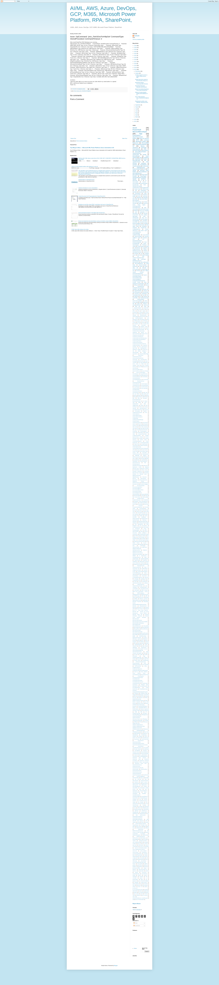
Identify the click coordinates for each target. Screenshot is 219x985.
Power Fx (136, 671)
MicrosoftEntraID (145, 627)
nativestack (135, 876)
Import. (147, 562)
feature (134, 863)
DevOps (145, 159)
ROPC (142, 696)
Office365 (144, 267)
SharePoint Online (141, 141)
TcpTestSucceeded (136, 792)
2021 (135, 55)
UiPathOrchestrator (138, 809)
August (137, 107)
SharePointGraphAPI (137, 773)
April (136, 115)
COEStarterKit (135, 403)
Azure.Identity (135, 183)
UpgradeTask (142, 813)
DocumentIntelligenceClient (138, 489)
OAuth (141, 266)
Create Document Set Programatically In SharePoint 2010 (91, 196)
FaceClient (135, 515)
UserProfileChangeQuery (137, 816)
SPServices (145, 721)
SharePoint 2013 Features (139, 757)
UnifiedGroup (144, 810)
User (148, 813)
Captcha (145, 411)
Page (144, 656)
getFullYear (140, 865)
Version (142, 822)
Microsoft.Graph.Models (137, 620)
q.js (141, 883)
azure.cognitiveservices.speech (139, 849)
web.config (135, 896)
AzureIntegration (136, 220)
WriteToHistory (143, 837)
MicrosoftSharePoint (143, 634)
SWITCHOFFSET (137, 733)
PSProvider (135, 656)
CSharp (140, 406)
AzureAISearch (136, 373)
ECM (143, 495)
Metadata (134, 605)
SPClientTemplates (136, 717)
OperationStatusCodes (137, 651)
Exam (145, 242)
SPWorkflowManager (141, 730)
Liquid (135, 581)
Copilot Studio (137, 444)
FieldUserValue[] (136, 519)
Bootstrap (145, 398)
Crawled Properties (143, 445)
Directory (134, 478)
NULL (146, 640)
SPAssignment (144, 714)
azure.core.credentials (144, 210)
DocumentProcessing (137, 491)
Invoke (134, 571)
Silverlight (147, 777)
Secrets (147, 284)
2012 (135, 119)
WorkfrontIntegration (137, 835)
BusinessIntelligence (137, 223)
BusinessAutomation (137, 401)
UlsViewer (137, 810)
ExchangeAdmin (143, 508)
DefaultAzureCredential (137, 465)
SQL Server (146, 731)
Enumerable (140, 504)
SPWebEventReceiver (137, 729)
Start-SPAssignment (137, 292)
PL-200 (135, 654)
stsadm (140, 890)
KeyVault (136, 253)
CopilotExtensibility (136, 234)
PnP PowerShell (145, 664)
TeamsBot (144, 793)
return (134, 885)
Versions (147, 822)
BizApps (146, 396)
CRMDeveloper (136, 405)
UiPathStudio (146, 809)
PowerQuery (135, 684)
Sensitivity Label (136, 289)
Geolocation (135, 534)
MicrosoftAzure (145, 150)
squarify (146, 889)
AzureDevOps (136, 219)
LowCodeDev (135, 588)
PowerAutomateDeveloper (138, 677)
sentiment (145, 303)
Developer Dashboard (137, 471)
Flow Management (139, 524)
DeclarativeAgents (136, 464)
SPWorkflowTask (136, 731)
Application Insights (137, 349)
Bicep (148, 395)
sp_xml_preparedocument (138, 889)
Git (147, 541)
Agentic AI (143, 332)
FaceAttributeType (143, 514)
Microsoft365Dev (143, 171)
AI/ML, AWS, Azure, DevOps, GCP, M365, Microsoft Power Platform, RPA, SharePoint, (103, 14)
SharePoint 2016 (137, 759)
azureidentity (144, 852)
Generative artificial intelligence (140, 532)
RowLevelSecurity (145, 710)
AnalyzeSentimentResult (137, 342)
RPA (145, 160)
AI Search (147, 312)
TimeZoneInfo (135, 803)
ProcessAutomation (143, 686)
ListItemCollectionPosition (138, 585)
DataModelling (144, 459)
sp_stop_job (135, 888)
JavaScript (145, 196)
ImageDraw (135, 561)
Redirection (140, 697)
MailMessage (144, 600)
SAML (136, 711)
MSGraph (147, 597)
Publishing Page (143, 693)
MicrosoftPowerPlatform (140, 151)
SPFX (147, 283)
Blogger (116, 965)
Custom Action (145, 449)
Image (145, 557)
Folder (134, 246)
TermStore (135, 800)
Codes (134, 432)
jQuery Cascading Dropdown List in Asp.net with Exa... (142, 90)
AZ (145, 180)
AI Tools (135, 313)
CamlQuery (146, 157)
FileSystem (135, 521)
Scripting (140, 736)
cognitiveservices (137, 161)
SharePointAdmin (137, 290)
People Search (137, 660)
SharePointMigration (141, 776)
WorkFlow (143, 179)
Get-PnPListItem (141, 537)
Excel (148, 191)
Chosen (134, 224)
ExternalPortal (140, 512)
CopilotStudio (137, 159)
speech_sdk (146, 305)
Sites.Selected (135, 780)
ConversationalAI (136, 233)
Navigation (135, 641)
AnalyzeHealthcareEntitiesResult (139, 339)
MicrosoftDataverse (137, 173)
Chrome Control (136, 425)
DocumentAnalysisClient (137, 487)
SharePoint (135, 147)
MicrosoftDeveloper (140, 132)
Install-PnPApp (144, 568)
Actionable (143, 325)
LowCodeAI (143, 259)
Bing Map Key (140, 396)
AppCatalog (135, 216)
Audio (144, 216)
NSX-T (142, 640)
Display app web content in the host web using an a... (141, 80)
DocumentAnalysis (140, 485)
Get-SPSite (143, 538)
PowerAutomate (136, 149)
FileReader (144, 519)
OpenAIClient (135, 648)
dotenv (146, 859)
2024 (135, 49)
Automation (143, 163)
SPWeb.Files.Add (136, 723)
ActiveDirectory (135, 326)
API (140, 213)
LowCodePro (136, 590)
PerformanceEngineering (141, 661)
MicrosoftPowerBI (136, 633)
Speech (145, 290)
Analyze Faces (144, 333)
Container (141, 438)
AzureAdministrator (136, 378)
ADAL (134, 310)
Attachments (140, 355)
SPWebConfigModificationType (139, 726)
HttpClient (145, 194)
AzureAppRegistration (137, 379)
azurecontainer (136, 852)
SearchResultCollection (137, 747)
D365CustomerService (137, 456)
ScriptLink (134, 736)
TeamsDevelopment (136, 794)
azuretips (145, 853)
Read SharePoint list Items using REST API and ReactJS (91, 212)
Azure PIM (140, 366)
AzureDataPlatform (145, 385)
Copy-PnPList (135, 445)
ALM (148, 316)
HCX (133, 545)
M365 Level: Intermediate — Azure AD (141, 591)
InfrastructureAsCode (137, 567)
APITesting (145, 320)
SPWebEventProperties (137, 727)
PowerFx (145, 275)
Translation (135, 806)
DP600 (147, 458)
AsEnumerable (135, 352)
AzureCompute (144, 383)
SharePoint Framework (144, 760)
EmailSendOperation (137, 499)
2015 (135, 65)
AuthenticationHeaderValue (138, 358)
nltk (146, 876)
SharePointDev (136, 769)
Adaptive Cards (144, 326)
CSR (146, 405)
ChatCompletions (136, 413)
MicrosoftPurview (144, 633)
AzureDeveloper (144, 219)
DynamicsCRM (137, 495)
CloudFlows (135, 431)
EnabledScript (146, 499)
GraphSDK (141, 544)
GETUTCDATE (135, 531)
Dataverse (135, 143)
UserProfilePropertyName (138, 819)
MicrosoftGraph (136, 156)
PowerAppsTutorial (145, 674)
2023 (135, 51)
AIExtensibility (135, 316)
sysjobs (135, 892)
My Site (134, 640)
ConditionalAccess (136, 229)
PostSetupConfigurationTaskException (140, 670)
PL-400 (141, 269)
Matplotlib (145, 197)
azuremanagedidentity (137, 853)
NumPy (147, 643)
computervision (144, 856)
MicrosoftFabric (136, 200)
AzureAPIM (135, 375)
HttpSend (145, 550)
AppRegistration (143, 348)
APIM (148, 319)
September (138, 105)
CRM (145, 403)
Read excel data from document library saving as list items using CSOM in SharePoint (98, 221)
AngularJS (145, 345)
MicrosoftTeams (136, 174)
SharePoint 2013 (145, 289)
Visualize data (144, 825)
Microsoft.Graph (136, 618)
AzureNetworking (136, 389)
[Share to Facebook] (96, 89)
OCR (146, 644)
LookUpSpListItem (143, 587)
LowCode (146, 140)
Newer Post (73, 138)
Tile (146, 802)
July (136, 109)
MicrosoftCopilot (136, 160)
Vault (138, 822)
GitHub (147, 246)
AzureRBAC (135, 221)
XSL (141, 839)
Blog (139, 398)
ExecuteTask (135, 509)
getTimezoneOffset (136, 868)
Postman (138, 270)
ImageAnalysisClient (145, 558)
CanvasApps (137, 411)
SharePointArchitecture (137, 764)
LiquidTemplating (145, 254)
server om (140, 886)
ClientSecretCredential (137, 186)
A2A (144, 309)
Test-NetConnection (143, 800)
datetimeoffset (140, 859)
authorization (140, 845)
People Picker (146, 658)
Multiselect (145, 638)
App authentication (143, 346)
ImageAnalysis (135, 558)
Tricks (147, 295)
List (139, 581)
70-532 (135, 309)
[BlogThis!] (93, 89)
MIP (146, 595)
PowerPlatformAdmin (137, 276)
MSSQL (135, 598)
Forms (145, 528)
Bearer (143, 395)
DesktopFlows (137, 469)
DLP (138, 458)
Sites (146, 779)
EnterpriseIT (135, 502)
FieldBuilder (143, 517)
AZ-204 (134, 322)
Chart (144, 184)
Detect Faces (144, 469)
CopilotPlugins (144, 444)
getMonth (140, 866)
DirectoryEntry (143, 478)
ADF (138, 310)
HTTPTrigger (142, 545)
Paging (145, 657)
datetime (134, 859)
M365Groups (136, 595)
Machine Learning (143, 598)
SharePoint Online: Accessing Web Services (141, 83)
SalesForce (145, 733)
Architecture (145, 349)
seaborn (134, 886)
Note (135, 643)
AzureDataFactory (136, 385)
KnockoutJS (144, 575)
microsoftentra (144, 873)
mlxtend (139, 875)
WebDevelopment (140, 827)
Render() (134, 706)
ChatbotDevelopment (137, 422)
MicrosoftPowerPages (137, 201)
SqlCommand (144, 783)
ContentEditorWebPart (137, 441)
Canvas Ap (146, 409)
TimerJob (141, 803)
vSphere (138, 895)
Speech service (144, 782)
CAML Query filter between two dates (80, 229)
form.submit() (140, 863)
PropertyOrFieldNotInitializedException (140, 691)
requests (145, 883)
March (137, 117)
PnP (133, 270)
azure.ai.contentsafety (144, 846)
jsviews (136, 872)
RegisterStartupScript (137, 699)
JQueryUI (134, 574)
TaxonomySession (143, 790)
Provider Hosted (136, 282)
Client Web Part (136, 428)
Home (99, 138)
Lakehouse (146, 577)
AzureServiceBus (143, 221)
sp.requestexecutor (137, 305)
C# (133, 146)
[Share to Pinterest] (97, 89)
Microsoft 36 (140, 607)
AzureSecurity (136, 184)
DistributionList (144, 482)
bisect (134, 855)
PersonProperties (136, 663)
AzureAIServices (144, 373)
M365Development (136, 594)
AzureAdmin (145, 376)
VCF (146, 820)
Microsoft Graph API (137, 614)
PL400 (146, 654)
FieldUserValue (144, 518)
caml (136, 212)
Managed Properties (137, 601)
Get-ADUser (143, 535)
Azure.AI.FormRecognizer (138, 369)
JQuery (142, 146)
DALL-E (134, 458)
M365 (145, 149)
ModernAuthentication (137, 637)
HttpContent (144, 547)
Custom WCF (136, 452)
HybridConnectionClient (137, 551)
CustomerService (145, 454)
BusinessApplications (137, 399)
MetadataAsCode (143, 605)
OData (145, 266)
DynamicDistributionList (137, 492)
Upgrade (136, 296)
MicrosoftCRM (136, 262)
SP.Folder (145, 713)
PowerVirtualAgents (137, 279)
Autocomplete (135, 181)
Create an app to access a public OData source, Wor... (141, 76)
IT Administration (143, 555)
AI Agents (143, 310)
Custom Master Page (143, 451)
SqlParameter (144, 784)
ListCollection (144, 581)
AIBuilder (134, 315)
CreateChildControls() (137, 446)
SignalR (134, 179)
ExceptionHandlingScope (138, 507)
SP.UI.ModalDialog (136, 714)
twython (147, 892)
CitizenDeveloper (141, 224)
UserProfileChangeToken (137, 817)
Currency (138, 449)
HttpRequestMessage (137, 548)
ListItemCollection (140, 584)
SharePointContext (136, 766)
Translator (141, 806)
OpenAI (139, 203)
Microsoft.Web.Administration (138, 623)
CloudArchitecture (136, 187)
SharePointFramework (137, 770)
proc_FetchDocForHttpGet (85, 90)
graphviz (134, 869)
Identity (134, 196)
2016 (135, 63)
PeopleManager (146, 660)
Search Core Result (137, 737)
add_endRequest (136, 842)
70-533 (139, 309)
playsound (135, 880)
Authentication (135, 217)
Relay (146, 700)
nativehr (145, 875)
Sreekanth (136, 35)
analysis (146, 842)
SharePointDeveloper (144, 209)
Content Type (137, 189)
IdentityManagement (137, 557)
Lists (146, 585)
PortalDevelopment (136, 667)
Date (145, 462)
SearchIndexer (141, 740)
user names (136, 893)
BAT (141, 392)
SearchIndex (136, 739)
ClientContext (136, 154)
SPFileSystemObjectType (138, 720)
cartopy (145, 855)
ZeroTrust (135, 180)
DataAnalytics (143, 190)
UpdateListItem (144, 812)
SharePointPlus (136, 777)
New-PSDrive (141, 641)
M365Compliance (140, 593)
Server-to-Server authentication (140, 754)
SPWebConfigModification (138, 724)
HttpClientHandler (136, 547)
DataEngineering (141, 167)
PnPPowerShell (138, 666)
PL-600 (140, 654)
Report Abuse (137, 903)
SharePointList (146, 774)
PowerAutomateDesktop (138, 273)
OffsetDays (135, 647)
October (137, 73)
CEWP (139, 402)
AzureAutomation (143, 183)
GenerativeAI (137, 193)
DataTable (135, 191)
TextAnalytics (144, 293)
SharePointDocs (144, 769)
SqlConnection (135, 784)
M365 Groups (144, 590)
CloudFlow (135, 227)
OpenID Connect (143, 648)
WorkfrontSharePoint (141, 836)
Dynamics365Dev (136, 494)
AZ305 (147, 322)
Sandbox (142, 284)
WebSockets (140, 829)
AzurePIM (145, 220)
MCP (142, 595)
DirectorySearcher (143, 479)
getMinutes (135, 866)
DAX (136, 190)
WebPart (136, 210)
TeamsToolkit (135, 797)
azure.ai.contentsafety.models (141, 847)
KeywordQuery (135, 575)
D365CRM (137, 455)
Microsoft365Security (137, 625)
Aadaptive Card (137, 323)
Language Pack (144, 578)
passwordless (135, 879)
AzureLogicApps (144, 388)
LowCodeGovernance (144, 588)
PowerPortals (144, 683)
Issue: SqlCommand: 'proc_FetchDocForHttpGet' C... (142, 98)
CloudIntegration (143, 431)
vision (145, 306)
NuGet (143, 643)
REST (137, 140)
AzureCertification (136, 383)
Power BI (145, 203)
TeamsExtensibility (136, 796)
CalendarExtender (143, 408)
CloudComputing (137, 166)
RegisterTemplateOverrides (138, 700)
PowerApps (144, 147)
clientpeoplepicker (136, 856)
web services (144, 895)
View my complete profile (138, 39)
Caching (145, 406)
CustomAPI (144, 452)
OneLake (134, 203)
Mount (145, 637)
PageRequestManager (137, 657)
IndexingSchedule (140, 565)
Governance (135, 544)
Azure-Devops (135, 368)
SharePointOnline (137, 153)
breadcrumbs (139, 855)
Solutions (136, 782)
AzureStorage (135, 392)
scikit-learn (139, 885)
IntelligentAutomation (137, 570)
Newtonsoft (135, 266)
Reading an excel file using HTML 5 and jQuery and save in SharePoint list (95, 204)
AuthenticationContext (137, 356)
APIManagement (137, 320)
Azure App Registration (142, 362)
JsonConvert (146, 252)
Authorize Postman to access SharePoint (87, 188)
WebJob (147, 827)
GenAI (146, 531)
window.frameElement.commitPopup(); (140, 898)
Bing (135, 396)
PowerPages (143, 176)
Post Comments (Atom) (81, 141)
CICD (145, 402)
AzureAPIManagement (143, 375)
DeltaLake (145, 465)
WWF (144, 826)
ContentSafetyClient (137, 232)
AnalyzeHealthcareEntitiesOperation (140, 338)
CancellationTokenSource (138, 409)
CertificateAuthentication (137, 412)
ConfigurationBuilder (137, 435)
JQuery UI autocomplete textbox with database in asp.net (84, 166)
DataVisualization (143, 461)
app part (134, 845)
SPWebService (146, 729)
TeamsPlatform (144, 796)
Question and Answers (144, 694)
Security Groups (137, 749)
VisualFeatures (136, 825)
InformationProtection (137, 252)
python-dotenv (144, 882)
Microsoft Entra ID (139, 608)
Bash (140, 395)
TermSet (145, 799)
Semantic (145, 750)
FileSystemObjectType (143, 521)
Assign (144, 352)
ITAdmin (145, 249)
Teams (145, 792)
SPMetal (135, 721)
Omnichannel (143, 647)
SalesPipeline (135, 734)
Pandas (134, 658)
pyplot (138, 303)
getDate (134, 865)
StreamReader (146, 292)
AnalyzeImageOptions (137, 340)
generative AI (143, 212)
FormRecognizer (140, 246)
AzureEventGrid (144, 386)
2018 (135, 59)
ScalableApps (144, 734)
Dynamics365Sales (145, 494)
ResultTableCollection (143, 707)
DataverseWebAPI (137, 169)
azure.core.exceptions (137, 300)
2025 (135, 47)
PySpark (134, 694)
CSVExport (135, 406)
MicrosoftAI (135, 199)
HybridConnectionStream (137, 554)
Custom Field (135, 451)
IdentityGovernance (137, 250)
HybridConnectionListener (138, 552)
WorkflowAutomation (144, 297)
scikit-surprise (144, 885)
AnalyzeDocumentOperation (138, 335)
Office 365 (135, 267)
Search (145, 736)
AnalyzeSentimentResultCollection (139, 343)
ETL (143, 239)
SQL (142, 731)
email (140, 302)
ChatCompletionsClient (137, 415)
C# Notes (145, 401)
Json (134, 197)
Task (146, 789)
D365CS (144, 455)
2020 (135, 57)
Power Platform (144, 671)
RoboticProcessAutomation (138, 283)
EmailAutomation (140, 498)
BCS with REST (136, 393)
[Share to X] (94, 89)
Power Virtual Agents (139, 204)
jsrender (147, 870)
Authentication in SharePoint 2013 (86, 179)
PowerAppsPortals (136, 674)
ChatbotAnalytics (136, 421)
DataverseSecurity (136, 462)
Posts (136, 923)
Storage (145, 786)
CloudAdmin (144, 226)
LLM (141, 253)
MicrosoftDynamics (145, 262)
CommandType (140, 432)
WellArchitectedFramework (138, 830)
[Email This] (91, 89)
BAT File (145, 392)
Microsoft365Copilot (136, 624)
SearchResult (140, 746)
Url (140, 296)
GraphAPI (145, 247)
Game (141, 531)
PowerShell (137, 130)
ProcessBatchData (136, 687)
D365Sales (145, 456)
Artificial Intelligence (142, 350)
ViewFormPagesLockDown (141, 823)
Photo (145, 663)
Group (146, 544)
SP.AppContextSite (136, 713)
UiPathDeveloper (145, 807)
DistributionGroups (136, 482)
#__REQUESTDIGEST (137, 307)
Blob (133, 398)
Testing (134, 802)
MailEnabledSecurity (137, 600)
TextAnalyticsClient (136, 295)
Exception (141, 505)
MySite (138, 640)
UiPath (139, 807)
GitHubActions (137, 247)
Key (146, 574)
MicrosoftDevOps (137, 627)
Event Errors (146, 504)
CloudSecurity (143, 227)
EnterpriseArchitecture (137, 240)
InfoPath (145, 250)
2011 (135, 121)
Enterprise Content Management (140, 501)
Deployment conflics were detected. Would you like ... (142, 102)
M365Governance (145, 594)
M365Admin (139, 197)
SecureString (135, 209)
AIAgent (140, 313)
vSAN (134, 895)
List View (140, 256)
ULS (135, 807)
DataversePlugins (138, 236)
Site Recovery (138, 779)
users (141, 893)
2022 (135, 53)
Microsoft (134, 607)
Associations (135, 353)
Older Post (124, 138)
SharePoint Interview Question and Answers (141, 86)
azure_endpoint (143, 850)
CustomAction (145, 166)
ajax (142, 842)
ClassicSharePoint (144, 425)
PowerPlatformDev (136, 207)
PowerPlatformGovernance (138, 681)
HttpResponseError (136, 550)
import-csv (135, 870)
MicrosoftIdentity (144, 628)
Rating (146, 696)
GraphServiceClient (137, 194)
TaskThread (135, 790)
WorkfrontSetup (146, 835)
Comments (137, 925)
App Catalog (144, 214)
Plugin (146, 269)
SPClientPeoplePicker (137, 716)
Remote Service (141, 703)
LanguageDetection (136, 580)
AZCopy (145, 213)
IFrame (146, 554)
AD (146, 309)
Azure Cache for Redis (138, 363)
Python (134, 138)
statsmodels (135, 890)
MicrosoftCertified (143, 199)
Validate (134, 822)
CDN (133, 402)
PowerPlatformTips (136, 683)
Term (140, 799)
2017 (135, 61)
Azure (135, 128)
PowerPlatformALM (137, 206)
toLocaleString (141, 892)
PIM (148, 653)
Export (144, 243)
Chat (146, 412)
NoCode (147, 641)
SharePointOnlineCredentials (139, 177)
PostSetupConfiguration (137, 668)
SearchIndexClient (145, 739)
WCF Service (138, 826)
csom (140, 157)
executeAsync (143, 860)
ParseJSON (139, 658)
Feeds (146, 515)
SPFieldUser (144, 719)
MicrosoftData (146, 625)
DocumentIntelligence (137, 488)
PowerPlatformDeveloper (137, 680)
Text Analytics (140, 802)
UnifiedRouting (135, 812)
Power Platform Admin (139, 673)
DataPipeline (135, 461)
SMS (141, 711)
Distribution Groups (138, 481)
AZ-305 (138, 322)
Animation (135, 346)
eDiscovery (135, 860)
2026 (135, 45)
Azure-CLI (146, 366)
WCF (133, 826)
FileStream (144, 244)
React (145, 282)
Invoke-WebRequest (137, 572)
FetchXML (135, 517)
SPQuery (136, 284)
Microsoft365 (145, 143)
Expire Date (141, 509)
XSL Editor (145, 839)
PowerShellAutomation (137, 277)
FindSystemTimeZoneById (144, 522)
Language (136, 578)
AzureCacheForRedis (137, 382)
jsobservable (141, 870)
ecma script (135, 302)
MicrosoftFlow (136, 628)
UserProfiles (135, 297)
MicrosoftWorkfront (139, 263)
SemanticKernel (140, 286)
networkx (141, 876)
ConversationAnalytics (144, 442)
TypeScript (147, 806)
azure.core (135, 850)
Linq (148, 580)
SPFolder (147, 720)
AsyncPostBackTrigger (144, 353)
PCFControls (135, 269)
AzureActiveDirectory (137, 376)
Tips (143, 295)
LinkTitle (143, 580)
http (133, 303)
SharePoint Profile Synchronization (141, 762)
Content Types (143, 230)
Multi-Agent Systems (137, 638)
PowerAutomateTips (137, 275)
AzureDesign (136, 386)
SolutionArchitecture (145, 780)
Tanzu (140, 789)
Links (139, 254)
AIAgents (145, 313)
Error (75, 90)
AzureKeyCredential (140, 144)
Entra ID (134, 504)
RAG (145, 207)
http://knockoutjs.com (143, 869)
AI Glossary (141, 312)
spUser (145, 886)
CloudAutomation (145, 187)
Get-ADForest (136, 535)
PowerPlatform (137, 135)
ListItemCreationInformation (138, 257)
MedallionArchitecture (137, 260)
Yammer (134, 840)
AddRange (135, 332)
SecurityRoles (137, 750)
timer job (137, 306)
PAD (144, 653)
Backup (135, 395)
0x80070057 (146, 307)
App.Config (135, 348)
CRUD (142, 405)
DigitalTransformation (137, 475)
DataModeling (137, 459)
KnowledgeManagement (137, 577)
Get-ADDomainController (144, 534)
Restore (134, 707)
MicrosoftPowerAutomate (137, 631)
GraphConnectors (136, 249)
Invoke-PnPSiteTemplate (142, 571)
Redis (146, 697)
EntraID (144, 154)
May (136, 112)
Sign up (141, 777)
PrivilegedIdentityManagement (139, 280)
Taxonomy (136, 293)
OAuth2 (145, 201)
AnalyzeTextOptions (136, 345)
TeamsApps (135, 793)
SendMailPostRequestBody (138, 287)
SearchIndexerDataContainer (138, 743)
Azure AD (144, 217)
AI (141, 180)
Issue (78, 90)
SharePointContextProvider (138, 767)
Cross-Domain (146, 234)
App (140, 134)
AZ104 (143, 322)
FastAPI (140, 515)
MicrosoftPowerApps (137, 630)
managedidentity (136, 873)
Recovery (134, 697)
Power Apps (144, 174)
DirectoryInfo (135, 479)
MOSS (134, 597)
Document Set (135, 484)
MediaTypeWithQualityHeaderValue (139, 604)
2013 (135, 69)
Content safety (143, 439)
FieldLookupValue (136, 518)
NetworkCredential (142, 264)
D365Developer (145, 189)
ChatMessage (135, 418)
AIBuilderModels (143, 315)
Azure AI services (144, 138)
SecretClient (146, 747)
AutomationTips (144, 359)
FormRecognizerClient (137, 527)
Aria (133, 350)
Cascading (145, 223)
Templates (135, 799)
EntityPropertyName (143, 502)
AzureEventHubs (136, 388)
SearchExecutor (146, 737)
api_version (145, 843)
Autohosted (135, 359)
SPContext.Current (136, 719)
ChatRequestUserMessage (138, 419)
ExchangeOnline (136, 243)
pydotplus (136, 882)
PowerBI (135, 176)
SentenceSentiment (145, 753)
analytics (134, 843)
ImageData (145, 560)
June (136, 111)
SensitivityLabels (136, 753)
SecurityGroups (146, 749)
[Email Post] (88, 88)
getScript (145, 866)
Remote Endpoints (136, 701)
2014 (135, 67)
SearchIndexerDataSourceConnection (140, 744)
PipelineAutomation (136, 664)
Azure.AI (144, 181)
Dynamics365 (142, 191)
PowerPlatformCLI (136, 678)
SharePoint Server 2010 (141, 763)
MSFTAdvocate (140, 597)
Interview (145, 570)
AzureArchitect (146, 379)
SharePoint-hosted (138, 137)
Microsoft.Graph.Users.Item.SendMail (140, 621)
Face (146, 512)
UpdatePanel (135, 813)
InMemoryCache (137, 564)
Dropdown (145, 237)
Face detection (136, 514)
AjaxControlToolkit (136, 333)
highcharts (145, 302)
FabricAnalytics (136, 244)
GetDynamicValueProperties (139, 541)
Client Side (135, 426)
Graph (145, 193)
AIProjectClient (143, 316)
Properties (135, 690)
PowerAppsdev (141, 676)
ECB (133, 239)
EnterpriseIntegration (137, 242)
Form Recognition (143, 525)
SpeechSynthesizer (136, 783)
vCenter (145, 893)
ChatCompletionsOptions (137, 416)
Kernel (143, 574)
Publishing (136, 693)
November (137, 71)
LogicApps (135, 587)
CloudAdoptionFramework (142, 429)
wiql (133, 899)
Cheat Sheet (145, 422)
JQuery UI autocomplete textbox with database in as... (141, 93)
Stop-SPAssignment (136, 786)
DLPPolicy (143, 458)
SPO (140, 721)
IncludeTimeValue (145, 564)
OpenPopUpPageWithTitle (138, 650)
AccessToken (135, 214)
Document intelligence (144, 484)
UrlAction (145, 296)
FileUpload (135, 522)
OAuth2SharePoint (138, 644)
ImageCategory (137, 560)
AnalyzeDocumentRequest (138, 336)
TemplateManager (143, 797)
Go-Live (144, 542)
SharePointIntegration (137, 774)
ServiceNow (135, 756)
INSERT (134, 555)
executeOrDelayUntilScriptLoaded (139, 862)
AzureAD (135, 164)
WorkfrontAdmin (140, 299)
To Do (146, 803)
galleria (145, 863)
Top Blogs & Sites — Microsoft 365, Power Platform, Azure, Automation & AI (92, 147)
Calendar (134, 408)
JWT (139, 574)
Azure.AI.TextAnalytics (140, 372)
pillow (142, 879)
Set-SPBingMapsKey (143, 756)
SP (146, 711)
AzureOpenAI (143, 164)
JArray (145, 572)
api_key (139, 843)
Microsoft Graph (136, 150)
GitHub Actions (136, 542)
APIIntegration (142, 319)
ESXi (146, 495)
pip (146, 879)
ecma (146, 300)
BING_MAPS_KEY (145, 393)
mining (134, 875)
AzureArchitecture (140, 381)
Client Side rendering (143, 426)
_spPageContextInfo (143, 840)
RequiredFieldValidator (142, 706)
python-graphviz (136, 883)
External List (138, 511)
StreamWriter (135, 787)
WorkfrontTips (135, 837)
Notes (139, 643)
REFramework (136, 696)
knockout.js (144, 872)
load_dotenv (135, 213)
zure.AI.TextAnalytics (140, 899)
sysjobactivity (146, 890)
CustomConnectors (136, 454)
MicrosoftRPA (135, 634)
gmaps (145, 868)
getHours (145, 865)
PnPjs (145, 666)
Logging (134, 259)
